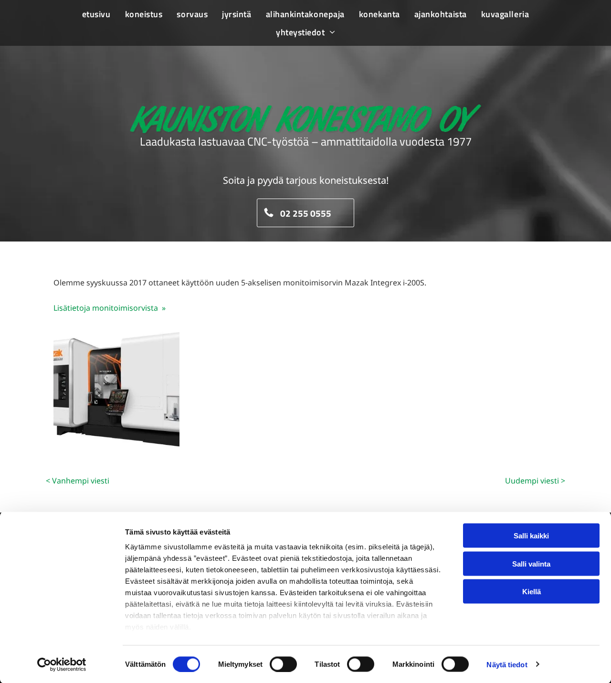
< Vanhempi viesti (77, 480)
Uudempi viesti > (535, 480)
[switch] (283, 664)
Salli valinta (531, 563)
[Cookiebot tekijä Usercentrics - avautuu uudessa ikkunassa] (62, 664)
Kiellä (531, 592)
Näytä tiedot (506, 664)
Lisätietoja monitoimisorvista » (109, 308)
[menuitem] (96, 14)
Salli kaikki (531, 536)
